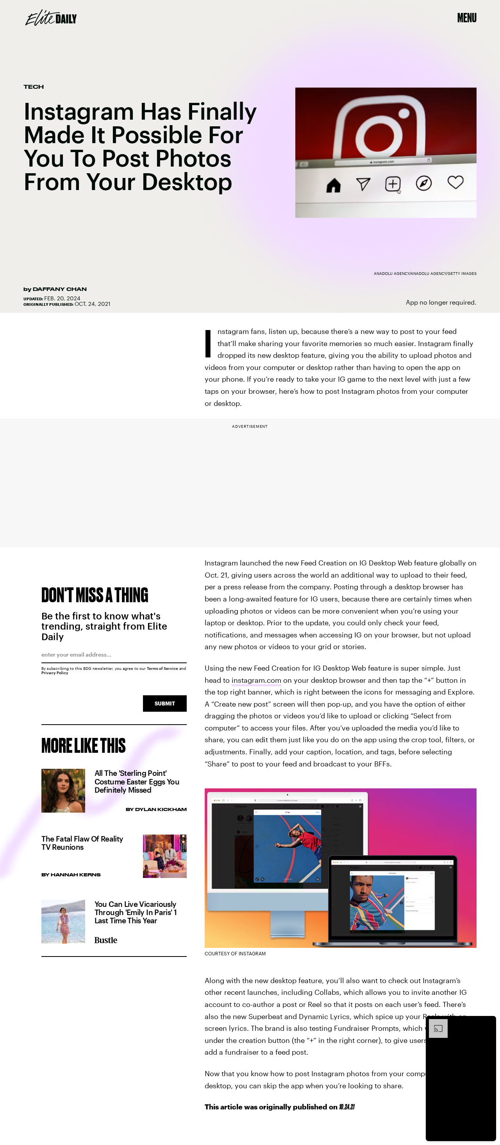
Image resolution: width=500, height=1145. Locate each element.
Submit (165, 703)
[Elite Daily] (51, 17)
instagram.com (256, 680)
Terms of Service (162, 668)
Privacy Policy (54, 672)
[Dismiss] (487, 1023)
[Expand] (434, 1023)
